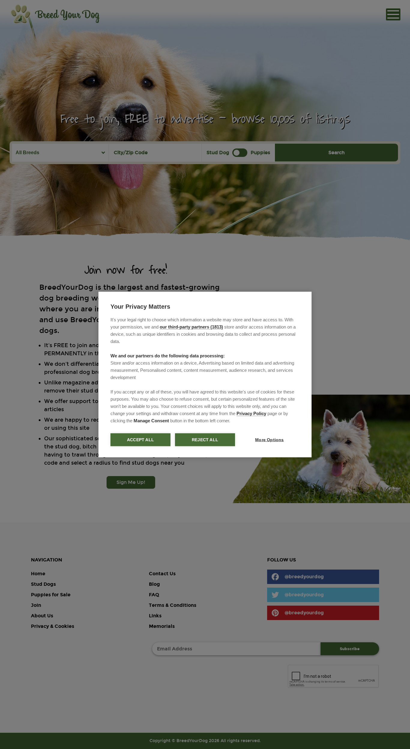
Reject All (205, 440)
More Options (269, 440)
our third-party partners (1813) (191, 326)
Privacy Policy (251, 413)
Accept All (140, 440)
